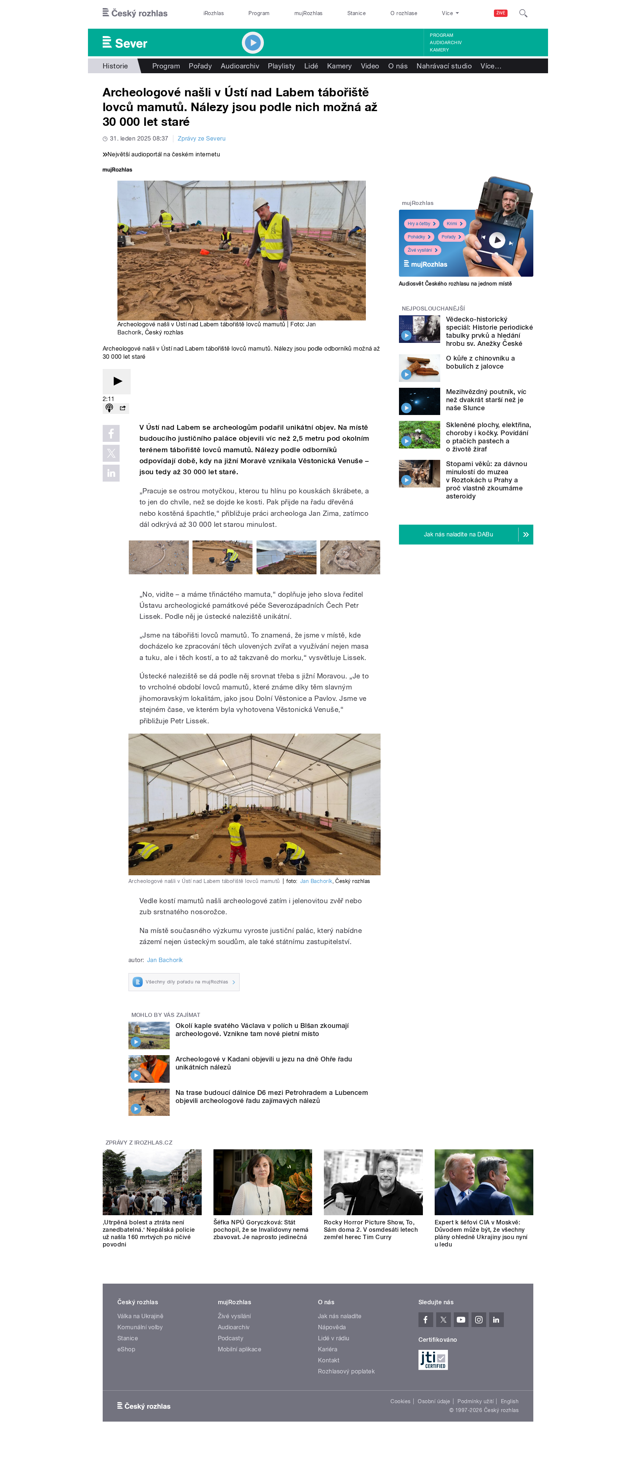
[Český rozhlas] (135, 13)
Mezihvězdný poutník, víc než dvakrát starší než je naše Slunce (486, 400)
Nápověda (332, 1327)
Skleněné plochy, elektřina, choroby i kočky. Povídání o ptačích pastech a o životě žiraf (488, 437)
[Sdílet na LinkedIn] (111, 473)
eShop (126, 1349)
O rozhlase (404, 13)
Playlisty (281, 66)
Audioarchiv (446, 42)
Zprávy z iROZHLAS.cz (139, 1142)
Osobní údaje (434, 1401)
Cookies (400, 1401)
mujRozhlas (308, 13)
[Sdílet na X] (111, 453)
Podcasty (231, 1338)
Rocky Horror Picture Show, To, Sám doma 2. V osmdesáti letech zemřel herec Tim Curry (371, 1230)
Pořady (200, 66)
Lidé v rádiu (334, 1338)
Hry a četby (419, 223)
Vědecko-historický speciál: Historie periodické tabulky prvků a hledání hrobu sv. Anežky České (489, 331)
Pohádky (416, 237)
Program (258, 13)
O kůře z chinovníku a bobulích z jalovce (480, 362)
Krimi (452, 223)
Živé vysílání (420, 250)
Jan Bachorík (316, 881)
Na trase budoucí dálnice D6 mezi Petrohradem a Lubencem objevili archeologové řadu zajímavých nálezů (272, 1096)
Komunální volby (140, 1327)
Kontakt (328, 1360)
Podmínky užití (475, 1401)
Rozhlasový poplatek (346, 1371)
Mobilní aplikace (240, 1349)
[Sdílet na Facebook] (111, 433)
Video (370, 66)
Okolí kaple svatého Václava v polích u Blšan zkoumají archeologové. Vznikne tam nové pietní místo (262, 1030)
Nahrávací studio (444, 66)
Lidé (311, 66)
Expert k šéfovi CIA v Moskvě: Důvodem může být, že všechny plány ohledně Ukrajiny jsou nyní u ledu (481, 1233)
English (510, 1401)
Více (491, 66)
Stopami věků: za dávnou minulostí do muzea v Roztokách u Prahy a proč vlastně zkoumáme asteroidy (486, 480)
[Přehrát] (117, 381)
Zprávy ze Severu (202, 138)
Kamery (439, 50)
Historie (115, 66)
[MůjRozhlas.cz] (117, 170)
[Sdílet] (122, 408)
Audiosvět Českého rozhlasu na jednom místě (455, 284)
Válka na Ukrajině (140, 1316)
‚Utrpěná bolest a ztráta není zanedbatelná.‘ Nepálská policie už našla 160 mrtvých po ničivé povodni (149, 1233)
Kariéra (327, 1349)
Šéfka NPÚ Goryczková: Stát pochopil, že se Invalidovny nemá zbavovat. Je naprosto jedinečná (261, 1230)
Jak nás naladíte (340, 1316)
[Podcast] (109, 408)
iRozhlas (214, 13)
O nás (398, 66)
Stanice (356, 13)
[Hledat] (523, 13)
